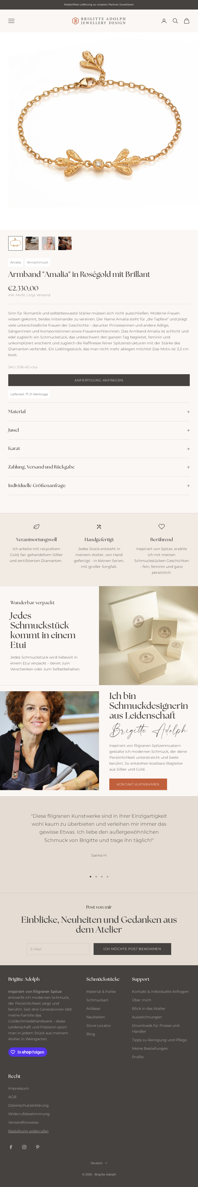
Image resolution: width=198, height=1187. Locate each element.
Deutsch (96, 1163)
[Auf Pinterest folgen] (37, 1147)
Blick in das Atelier (149, 1008)
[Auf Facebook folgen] (10, 1147)
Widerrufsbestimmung (29, 1114)
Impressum (18, 1088)
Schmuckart (97, 1000)
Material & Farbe (101, 991)
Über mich (141, 1000)
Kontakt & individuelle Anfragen (160, 991)
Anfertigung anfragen (99, 380)
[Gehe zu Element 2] (32, 243)
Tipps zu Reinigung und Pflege (159, 1040)
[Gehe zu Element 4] (65, 243)
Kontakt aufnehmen (138, 784)
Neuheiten (95, 1017)
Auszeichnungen (147, 1017)
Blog (90, 1034)
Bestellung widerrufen (28, 1131)
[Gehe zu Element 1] (15, 243)
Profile (138, 1057)
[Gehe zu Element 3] (48, 243)
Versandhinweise (23, 1122)
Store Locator (98, 1025)
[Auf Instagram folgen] (24, 1147)
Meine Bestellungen (150, 1048)
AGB (12, 1097)
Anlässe (93, 1008)
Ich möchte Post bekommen (132, 949)
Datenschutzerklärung (28, 1105)
